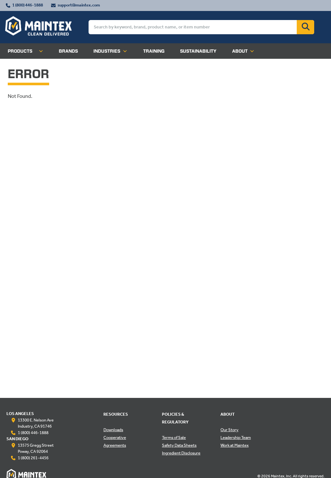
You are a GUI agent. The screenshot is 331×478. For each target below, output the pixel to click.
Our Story (229, 430)
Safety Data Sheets (179, 446)
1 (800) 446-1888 (27, 5)
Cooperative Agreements (114, 442)
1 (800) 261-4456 (33, 458)
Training (154, 51)
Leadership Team (235, 438)
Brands (68, 51)
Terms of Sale (174, 438)
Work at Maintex (234, 446)
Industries (106, 51)
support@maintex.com (79, 5)
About (240, 51)
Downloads (113, 430)
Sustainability (198, 51)
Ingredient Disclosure (181, 453)
